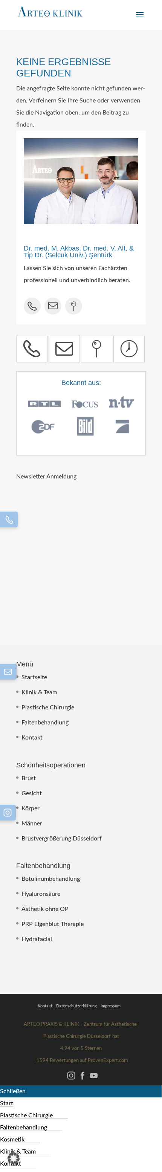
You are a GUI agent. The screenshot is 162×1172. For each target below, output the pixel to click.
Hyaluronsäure (40, 894)
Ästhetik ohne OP (45, 909)
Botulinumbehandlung (50, 879)
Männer (31, 824)
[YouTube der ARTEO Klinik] (93, 1079)
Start (6, 1103)
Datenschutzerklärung (76, 1006)
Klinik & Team (39, 692)
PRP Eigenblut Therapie (52, 924)
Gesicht (31, 793)
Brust (28, 778)
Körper (30, 808)
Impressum (111, 1006)
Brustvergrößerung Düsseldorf (61, 839)
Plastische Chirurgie (47, 707)
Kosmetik (12, 1140)
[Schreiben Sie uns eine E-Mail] (64, 349)
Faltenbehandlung (45, 723)
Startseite (34, 677)
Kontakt (32, 738)
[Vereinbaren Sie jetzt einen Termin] (129, 349)
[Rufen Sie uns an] (31, 349)
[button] (13, 1158)
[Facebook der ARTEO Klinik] (82, 1079)
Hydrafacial (36, 939)
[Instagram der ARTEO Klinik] (71, 1079)
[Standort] (96, 349)
